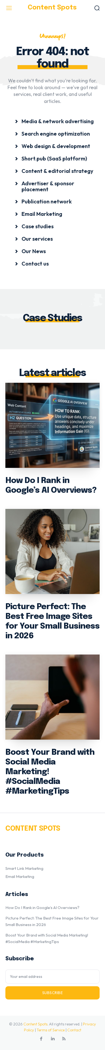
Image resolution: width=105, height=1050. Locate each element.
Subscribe (52, 992)
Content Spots (35, 1024)
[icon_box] (54, 121)
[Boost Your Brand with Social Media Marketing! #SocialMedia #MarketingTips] (52, 697)
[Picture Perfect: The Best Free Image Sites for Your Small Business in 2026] (52, 551)
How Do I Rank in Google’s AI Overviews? (42, 907)
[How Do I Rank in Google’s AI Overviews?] (52, 425)
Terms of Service (51, 1030)
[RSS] (64, 1039)
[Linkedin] (52, 1039)
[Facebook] (41, 1039)
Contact (74, 1030)
